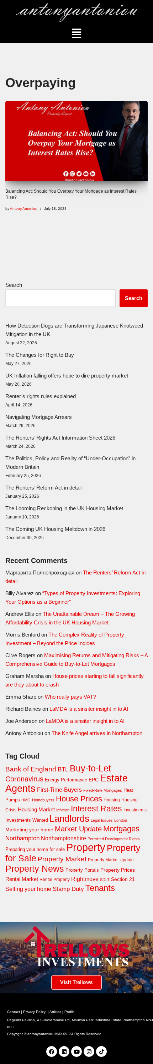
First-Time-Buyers (59, 790)
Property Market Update (111, 859)
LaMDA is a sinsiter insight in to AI (88, 709)
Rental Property (54, 879)
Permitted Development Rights (114, 839)
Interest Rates (96, 808)
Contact (13, 1012)
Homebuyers (43, 800)
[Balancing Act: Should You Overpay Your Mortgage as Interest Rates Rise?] (76, 141)
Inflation (62, 810)
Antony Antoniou (23, 209)
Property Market (62, 859)
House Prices (79, 798)
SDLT (105, 879)
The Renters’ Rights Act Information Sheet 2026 (60, 438)
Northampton (22, 838)
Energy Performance (66, 779)
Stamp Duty (68, 889)
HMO (26, 800)
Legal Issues (102, 820)
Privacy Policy (34, 1012)
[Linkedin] (64, 1051)
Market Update (78, 829)
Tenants (100, 888)
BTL (63, 769)
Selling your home (28, 889)
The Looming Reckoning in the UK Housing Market (64, 508)
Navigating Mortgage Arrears (38, 417)
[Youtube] (76, 1051)
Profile (69, 1012)
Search (13, 285)
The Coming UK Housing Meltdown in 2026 (55, 529)
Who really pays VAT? (70, 697)
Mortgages (121, 828)
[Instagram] (89, 1051)
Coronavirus (24, 779)
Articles (55, 1012)
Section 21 (123, 879)
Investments (135, 809)
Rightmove (85, 879)
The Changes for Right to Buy (39, 355)
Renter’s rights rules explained (40, 396)
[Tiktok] (101, 1051)
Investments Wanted (26, 820)
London (120, 820)
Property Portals (82, 870)
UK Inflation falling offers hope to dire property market (66, 376)
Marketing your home (29, 829)
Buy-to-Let (90, 768)
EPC (94, 779)
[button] (76, 33)
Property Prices (117, 870)
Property (85, 847)
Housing (112, 800)
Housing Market (36, 809)
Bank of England (30, 769)
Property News (34, 868)
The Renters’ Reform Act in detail (43, 488)
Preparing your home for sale (35, 849)
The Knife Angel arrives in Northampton (97, 733)
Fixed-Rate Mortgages (102, 790)
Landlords (69, 818)
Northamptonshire (63, 838)
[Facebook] (51, 1051)
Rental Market (21, 879)
